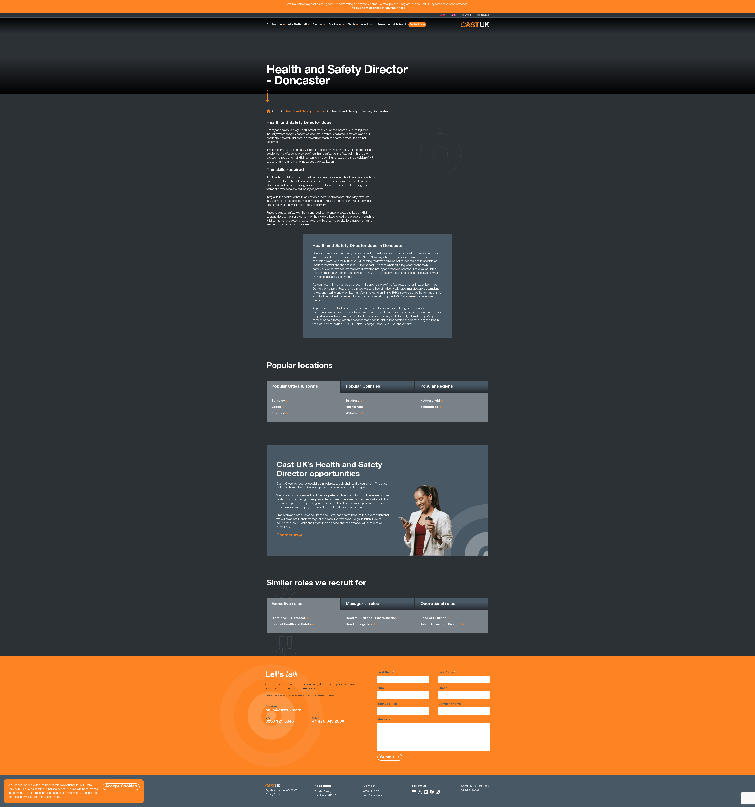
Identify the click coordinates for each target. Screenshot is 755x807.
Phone (443, 688)
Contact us (287, 535)
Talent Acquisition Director (440, 624)
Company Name (449, 704)
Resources (384, 24)
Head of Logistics (359, 624)
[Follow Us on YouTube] (414, 792)
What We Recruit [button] (297, 24)
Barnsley (278, 400)
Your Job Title (388, 704)
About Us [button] (366, 24)
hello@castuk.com (283, 711)
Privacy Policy (272, 794)
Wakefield (353, 413)
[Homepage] (453, 15)
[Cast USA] (442, 15)
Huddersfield (430, 400)
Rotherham (354, 407)
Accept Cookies (121, 786)
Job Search (399, 24)
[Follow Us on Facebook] (432, 792)
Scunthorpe (429, 407)
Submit (388, 757)
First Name (386, 672)
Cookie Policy (52, 797)
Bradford (353, 400)
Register (485, 15)
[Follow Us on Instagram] (438, 792)
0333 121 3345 (279, 722)
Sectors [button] (317, 24)
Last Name (446, 672)
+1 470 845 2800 (328, 722)
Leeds (276, 407)
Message (384, 719)
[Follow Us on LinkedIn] (426, 792)
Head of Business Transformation (371, 618)
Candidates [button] (335, 24)
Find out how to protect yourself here (377, 8)
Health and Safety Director (305, 111)
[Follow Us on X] (420, 792)
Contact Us (416, 24)
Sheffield (278, 413)
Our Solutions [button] (274, 24)
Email (382, 688)
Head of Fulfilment (434, 618)
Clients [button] (351, 24)
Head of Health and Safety (291, 624)
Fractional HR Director (288, 618)
